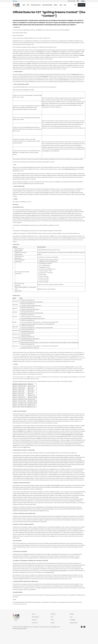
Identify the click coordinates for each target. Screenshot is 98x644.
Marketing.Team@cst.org (70, 169)
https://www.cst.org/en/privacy (59, 570)
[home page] (16, 5)
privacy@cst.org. (50, 572)
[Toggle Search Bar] (75, 5)
